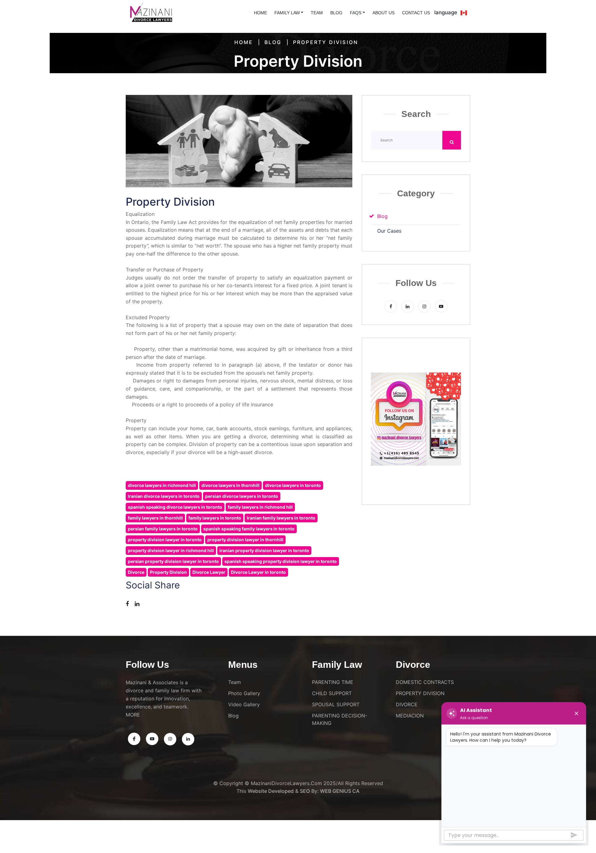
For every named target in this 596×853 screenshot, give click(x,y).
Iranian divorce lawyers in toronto (164, 496)
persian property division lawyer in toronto (173, 561)
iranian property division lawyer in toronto (264, 550)
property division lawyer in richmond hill (171, 550)
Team (317, 12)
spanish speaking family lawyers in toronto (249, 528)
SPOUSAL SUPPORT (335, 704)
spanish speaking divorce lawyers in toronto (175, 507)
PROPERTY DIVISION (420, 693)
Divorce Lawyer (208, 572)
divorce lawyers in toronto (293, 485)
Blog (336, 12)
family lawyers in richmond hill (260, 507)
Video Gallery (244, 704)
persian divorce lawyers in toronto (241, 496)
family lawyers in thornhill (155, 517)
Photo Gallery (244, 693)
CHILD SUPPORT (332, 693)
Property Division (168, 572)
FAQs (355, 12)
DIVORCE (407, 704)
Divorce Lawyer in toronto (258, 572)
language (445, 12)
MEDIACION (410, 715)
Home (243, 42)
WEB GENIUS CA (339, 791)
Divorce (136, 572)
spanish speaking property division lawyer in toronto (280, 561)
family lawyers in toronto (214, 517)
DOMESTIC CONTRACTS (425, 682)
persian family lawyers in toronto (163, 528)
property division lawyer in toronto (165, 539)
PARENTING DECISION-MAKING (339, 719)
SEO (305, 791)
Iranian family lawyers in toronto (281, 517)
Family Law (287, 12)
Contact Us (416, 12)
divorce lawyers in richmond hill (162, 485)
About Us (383, 12)
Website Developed (271, 791)
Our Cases (389, 231)
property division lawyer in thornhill (245, 539)
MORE (133, 715)
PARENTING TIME (332, 682)
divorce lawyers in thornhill (230, 485)
